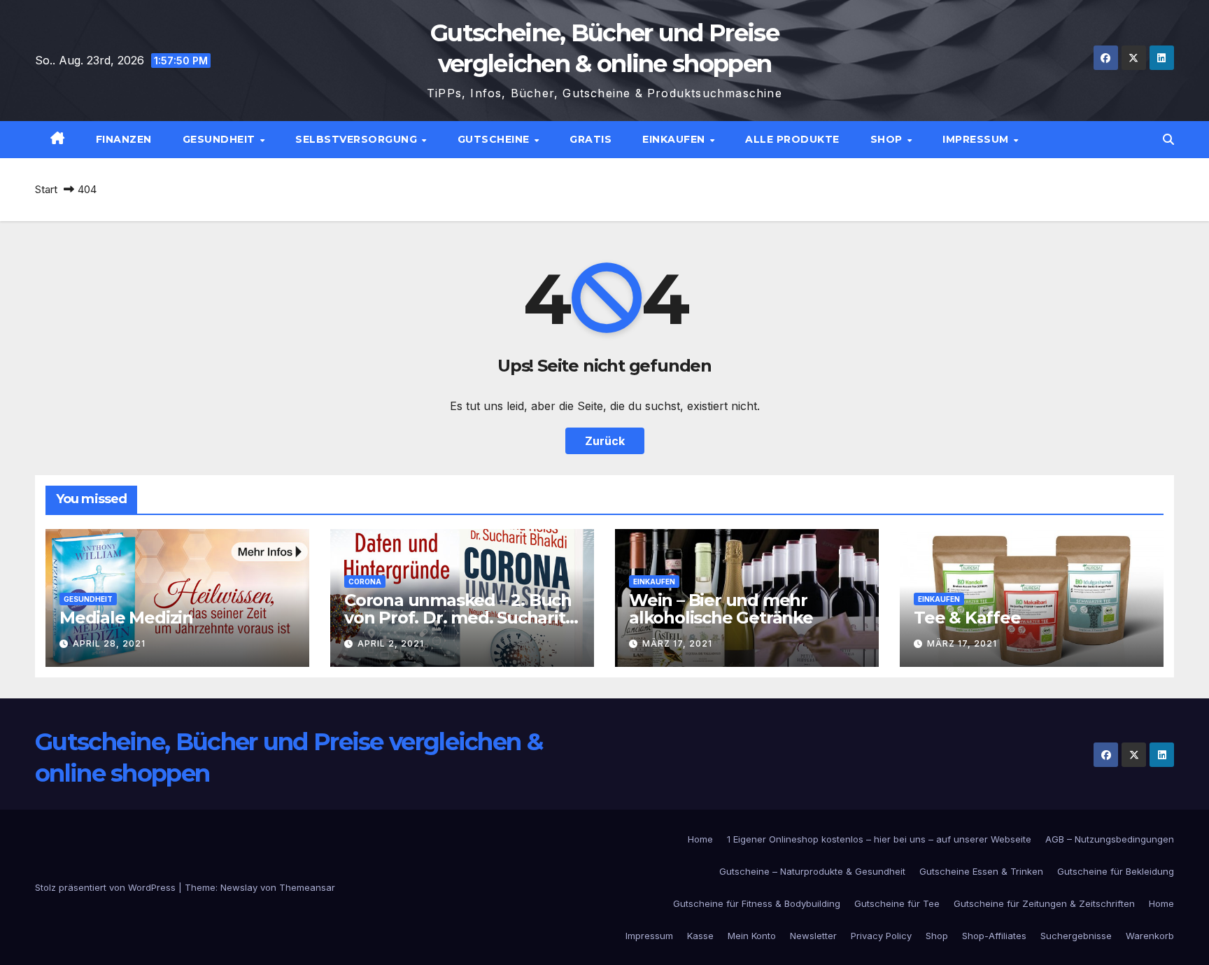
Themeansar (307, 887)
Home (700, 839)
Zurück (605, 441)
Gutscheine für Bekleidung (1115, 871)
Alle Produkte (792, 139)
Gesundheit (221, 139)
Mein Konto (752, 935)
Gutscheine (495, 139)
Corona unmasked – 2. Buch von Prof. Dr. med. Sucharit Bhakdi (458, 617)
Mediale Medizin (126, 617)
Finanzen (124, 139)
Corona (364, 581)
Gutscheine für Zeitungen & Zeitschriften (1044, 903)
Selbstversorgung (357, 139)
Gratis (590, 139)
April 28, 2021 (109, 643)
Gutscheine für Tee (897, 903)
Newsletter (813, 935)
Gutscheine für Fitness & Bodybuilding (756, 903)
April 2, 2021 (391, 643)
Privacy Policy (881, 935)
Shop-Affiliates (994, 935)
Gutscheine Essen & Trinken (981, 871)
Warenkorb (1150, 935)
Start (46, 189)
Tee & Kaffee (967, 617)
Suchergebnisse (1076, 935)
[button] (1168, 139)
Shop (888, 139)
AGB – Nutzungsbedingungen (1109, 839)
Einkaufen (675, 139)
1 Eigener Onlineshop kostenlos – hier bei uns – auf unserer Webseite (879, 839)
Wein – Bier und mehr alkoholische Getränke (721, 609)
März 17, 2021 (677, 643)
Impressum (977, 139)
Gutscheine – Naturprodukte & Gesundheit (812, 871)
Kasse (700, 935)
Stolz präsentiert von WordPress (106, 887)
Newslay (238, 887)
